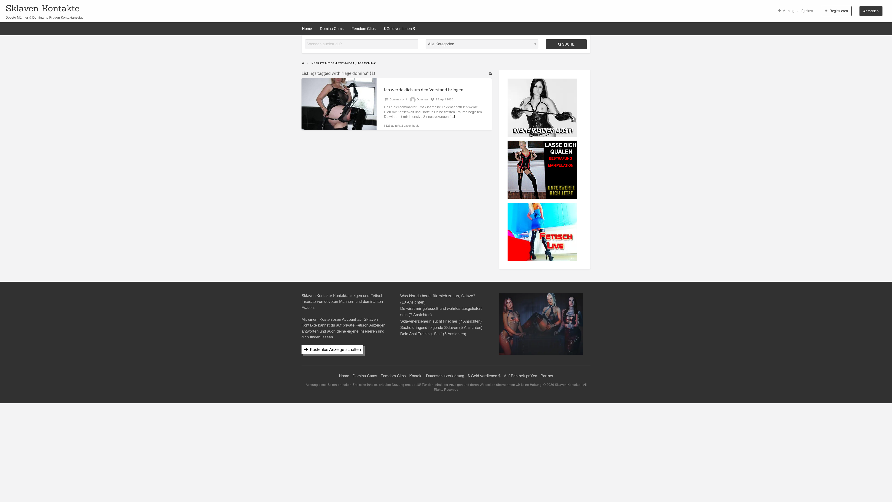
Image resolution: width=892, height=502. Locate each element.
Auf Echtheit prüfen (520, 376)
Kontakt (416, 376)
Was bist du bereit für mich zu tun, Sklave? (437, 296)
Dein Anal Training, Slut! (421, 334)
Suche (567, 44)
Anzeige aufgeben (798, 11)
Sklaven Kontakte (42, 8)
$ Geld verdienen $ (399, 29)
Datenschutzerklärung (445, 376)
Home (307, 29)
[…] (452, 117)
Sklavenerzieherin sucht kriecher (428, 321)
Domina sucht (398, 99)
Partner (547, 376)
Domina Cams (332, 29)
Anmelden (871, 11)
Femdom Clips (363, 29)
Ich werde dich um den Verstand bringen (423, 89)
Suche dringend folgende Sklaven (429, 327)
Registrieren (839, 11)
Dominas (422, 99)
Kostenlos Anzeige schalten (335, 349)
